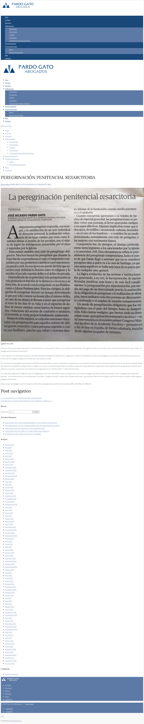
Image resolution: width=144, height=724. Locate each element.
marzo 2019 (9, 641)
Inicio (6, 17)
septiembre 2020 (11, 615)
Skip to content (6, 126)
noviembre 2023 (10, 530)
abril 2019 (8, 638)
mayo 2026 (9, 453)
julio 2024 (8, 507)
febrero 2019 (9, 643)
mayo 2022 (9, 578)
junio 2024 (8, 510)
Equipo (7, 691)
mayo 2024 (9, 513)
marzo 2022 (9, 581)
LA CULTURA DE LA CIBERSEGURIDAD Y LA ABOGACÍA (21, 398)
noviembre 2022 (10, 561)
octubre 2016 (10, 663)
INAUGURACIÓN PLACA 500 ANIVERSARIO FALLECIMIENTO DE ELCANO (31, 423)
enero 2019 (9, 646)
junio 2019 (8, 632)
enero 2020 (9, 621)
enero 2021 (9, 609)
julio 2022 (8, 572)
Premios (8, 694)
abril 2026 (8, 456)
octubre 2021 (10, 592)
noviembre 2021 (10, 589)
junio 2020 (8, 618)
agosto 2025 (9, 479)
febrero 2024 (9, 521)
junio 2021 (8, 601)
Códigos (11, 35)
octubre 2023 (10, 533)
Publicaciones (9, 26)
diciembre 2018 (10, 649)
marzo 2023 (9, 550)
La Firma (7, 20)
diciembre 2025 (10, 467)
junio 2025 (8, 481)
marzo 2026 (9, 459)
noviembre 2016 (10, 660)
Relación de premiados (16, 52)
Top (2, 716)
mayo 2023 (9, 544)
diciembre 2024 (10, 496)
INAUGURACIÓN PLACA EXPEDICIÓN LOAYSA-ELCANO (25, 428)
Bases (11, 50)
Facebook (9, 708)
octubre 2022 (10, 564)
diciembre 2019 (10, 624)
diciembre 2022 (10, 558)
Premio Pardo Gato (11, 47)
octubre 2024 (10, 501)
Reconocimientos (10, 44)
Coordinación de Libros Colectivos (19, 41)
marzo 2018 (9, 652)
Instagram (9, 711)
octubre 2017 (10, 658)
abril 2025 (8, 484)
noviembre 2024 (10, 499)
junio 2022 (8, 575)
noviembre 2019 (10, 626)
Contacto (8, 58)
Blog (6, 55)
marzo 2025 (9, 487)
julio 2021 (8, 598)
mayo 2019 (9, 635)
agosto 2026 (9, 445)
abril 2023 (8, 547)
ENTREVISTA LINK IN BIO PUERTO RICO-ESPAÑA (23, 434)
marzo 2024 (9, 518)
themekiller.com (16, 721)
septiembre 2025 (11, 476)
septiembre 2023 (11, 535)
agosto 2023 (9, 538)
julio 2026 (8, 447)
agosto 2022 (9, 570)
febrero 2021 (9, 606)
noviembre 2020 (10, 612)
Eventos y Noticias (11, 674)
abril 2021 (8, 604)
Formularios (12, 38)
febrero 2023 (9, 552)
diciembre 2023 (10, 527)
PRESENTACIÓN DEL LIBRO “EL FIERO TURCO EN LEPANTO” (27, 431)
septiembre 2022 (11, 567)
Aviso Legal (29, 704)
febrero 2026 (9, 462)
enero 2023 (9, 555)
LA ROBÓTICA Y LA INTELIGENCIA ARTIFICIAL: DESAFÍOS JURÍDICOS (27, 401)
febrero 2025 (9, 490)
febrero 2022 (9, 584)
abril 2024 (8, 516)
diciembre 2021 (10, 587)
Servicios (8, 23)
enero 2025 (9, 493)
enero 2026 (9, 464)
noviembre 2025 (10, 470)
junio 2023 (8, 541)
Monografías (13, 29)
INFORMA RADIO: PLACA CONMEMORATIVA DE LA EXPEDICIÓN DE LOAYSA (32, 425)
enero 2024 (9, 524)
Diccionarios (13, 32)
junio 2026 (8, 450)
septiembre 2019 (11, 629)
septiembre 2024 (11, 504)
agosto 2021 (9, 595)
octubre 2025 (10, 473)
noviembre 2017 (10, 655)
